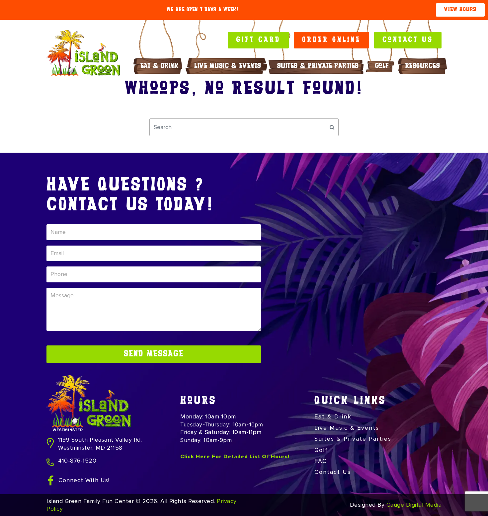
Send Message (154, 354)
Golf (382, 66)
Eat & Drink (159, 66)
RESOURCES (422, 66)
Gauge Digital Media (414, 504)
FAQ (320, 461)
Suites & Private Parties (318, 66)
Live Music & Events (227, 66)
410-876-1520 (77, 460)
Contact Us (332, 472)
